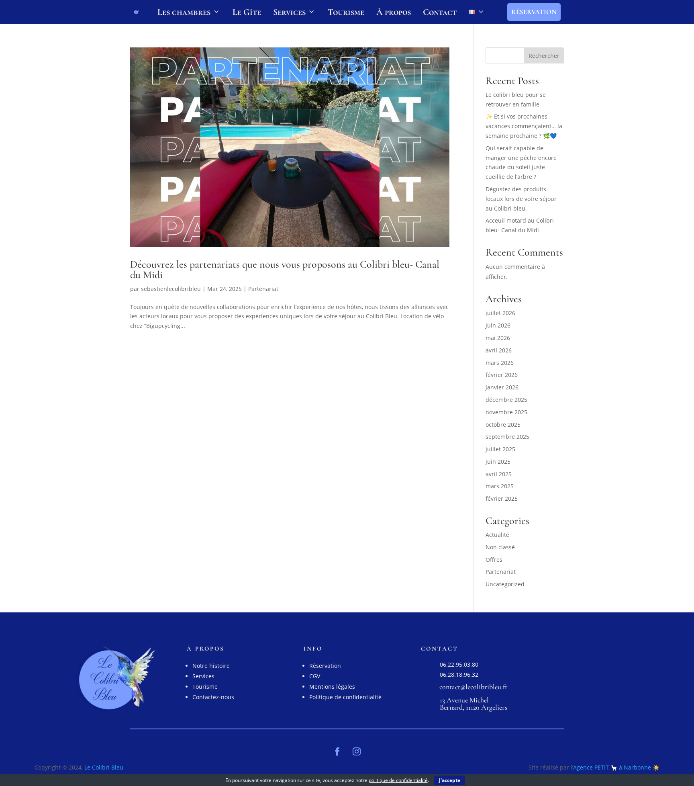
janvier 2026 (502, 387)
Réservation (534, 12)
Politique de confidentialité (345, 697)
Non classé (500, 547)
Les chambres (183, 12)
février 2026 (502, 375)
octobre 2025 (503, 424)
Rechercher (544, 55)
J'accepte (449, 780)
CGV (314, 676)
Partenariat (263, 289)
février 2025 (502, 498)
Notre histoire (211, 665)
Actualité (497, 534)
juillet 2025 (500, 449)
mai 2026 (498, 338)
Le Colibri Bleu (103, 767)
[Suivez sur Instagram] (357, 751)
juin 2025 (498, 461)
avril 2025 (499, 474)
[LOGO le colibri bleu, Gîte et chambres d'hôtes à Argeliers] (136, 12)
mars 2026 (500, 362)
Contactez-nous (213, 697)
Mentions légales (332, 686)
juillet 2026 (500, 313)
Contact (440, 12)
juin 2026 (498, 325)
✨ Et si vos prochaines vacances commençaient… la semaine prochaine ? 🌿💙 (524, 126)
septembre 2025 (507, 436)
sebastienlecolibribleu (171, 289)
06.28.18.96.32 (459, 674)
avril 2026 (499, 350)
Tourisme (346, 12)
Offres (494, 559)
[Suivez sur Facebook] (337, 751)
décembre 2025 (506, 399)
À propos (393, 12)
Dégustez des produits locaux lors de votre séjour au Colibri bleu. (521, 198)
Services (289, 12)
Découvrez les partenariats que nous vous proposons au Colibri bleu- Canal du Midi (284, 269)
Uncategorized (505, 584)
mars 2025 (500, 486)
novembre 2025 (506, 412)
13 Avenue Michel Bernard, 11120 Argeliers (473, 704)
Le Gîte (247, 12)
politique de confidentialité (398, 780)
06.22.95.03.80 (459, 664)
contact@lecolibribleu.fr (473, 686)
